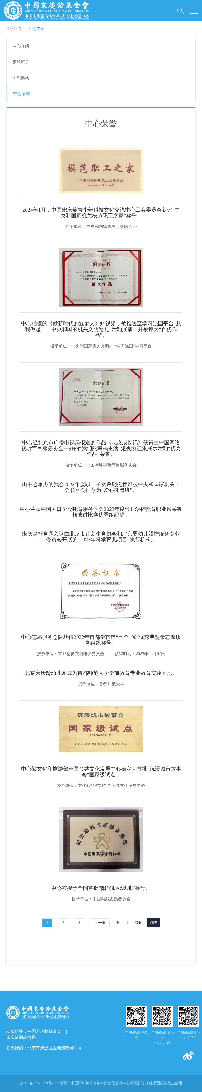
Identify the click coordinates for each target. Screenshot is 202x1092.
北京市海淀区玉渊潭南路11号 (54, 1048)
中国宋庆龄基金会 (44, 1031)
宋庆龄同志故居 (21, 1037)
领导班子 (20, 62)
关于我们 (13, 29)
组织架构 (20, 78)
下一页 (99, 923)
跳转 (153, 923)
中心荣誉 (36, 29)
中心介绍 (20, 46)
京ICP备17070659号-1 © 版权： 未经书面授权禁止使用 (101, 1083)
